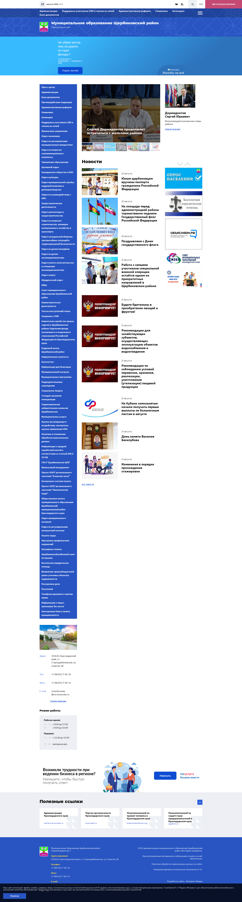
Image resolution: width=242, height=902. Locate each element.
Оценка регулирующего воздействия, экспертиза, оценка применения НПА (55, 425)
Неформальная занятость (55, 356)
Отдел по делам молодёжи (55, 249)
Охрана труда (48, 535)
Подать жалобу (70, 70)
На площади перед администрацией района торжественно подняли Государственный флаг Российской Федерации (140, 213)
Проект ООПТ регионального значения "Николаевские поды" (56, 490)
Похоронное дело (50, 584)
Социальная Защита (52, 390)
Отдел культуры (49, 177)
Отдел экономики (50, 136)
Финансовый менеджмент (55, 467)
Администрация (48, 11)
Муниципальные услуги (53, 416)
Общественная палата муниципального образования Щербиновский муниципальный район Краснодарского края (57, 506)
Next (187, 164)
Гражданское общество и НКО (57, 172)
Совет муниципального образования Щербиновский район (56, 294)
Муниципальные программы (56, 377)
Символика (161, 11)
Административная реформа (135, 11)
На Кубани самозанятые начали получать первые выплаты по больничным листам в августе (140, 409)
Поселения (47, 589)
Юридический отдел (52, 280)
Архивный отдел (50, 167)
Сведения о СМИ (50, 316)
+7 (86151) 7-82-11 (61, 682)
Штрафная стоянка (51, 549)
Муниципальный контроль (55, 372)
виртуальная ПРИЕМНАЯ (223, 4)
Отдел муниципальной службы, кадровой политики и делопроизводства (57, 186)
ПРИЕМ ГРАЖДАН (172, 129)
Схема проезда (58, 701)
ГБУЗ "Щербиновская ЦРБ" (55, 462)
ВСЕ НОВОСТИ (88, 484)
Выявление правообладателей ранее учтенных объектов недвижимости (57, 575)
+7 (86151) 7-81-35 (61, 674)
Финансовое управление (54, 131)
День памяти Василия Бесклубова (138, 438)
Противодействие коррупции (56, 102)
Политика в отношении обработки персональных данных (55, 438)
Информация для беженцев (56, 367)
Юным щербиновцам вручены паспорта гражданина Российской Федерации (140, 184)
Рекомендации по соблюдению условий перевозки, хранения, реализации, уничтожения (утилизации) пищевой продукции (139, 376)
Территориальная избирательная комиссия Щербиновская (54, 408)
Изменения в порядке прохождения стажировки (138, 467)
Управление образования (54, 162)
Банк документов (49, 14)
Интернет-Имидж (194, 881)
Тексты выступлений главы (55, 311)
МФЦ (44, 285)
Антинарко (178, 11)
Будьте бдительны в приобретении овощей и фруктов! (140, 308)
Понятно (14, 896)
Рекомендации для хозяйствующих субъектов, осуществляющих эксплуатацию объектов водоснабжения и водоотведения (140, 341)
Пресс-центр (48, 87)
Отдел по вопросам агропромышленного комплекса (52, 153)
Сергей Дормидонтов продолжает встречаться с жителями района (116, 131)
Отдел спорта (48, 275)
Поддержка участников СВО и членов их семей (88, 11)
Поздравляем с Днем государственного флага (140, 242)
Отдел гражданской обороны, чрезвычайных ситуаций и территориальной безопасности (58, 240)
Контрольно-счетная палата (56, 481)
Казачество (47, 362)
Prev (180, 164)
